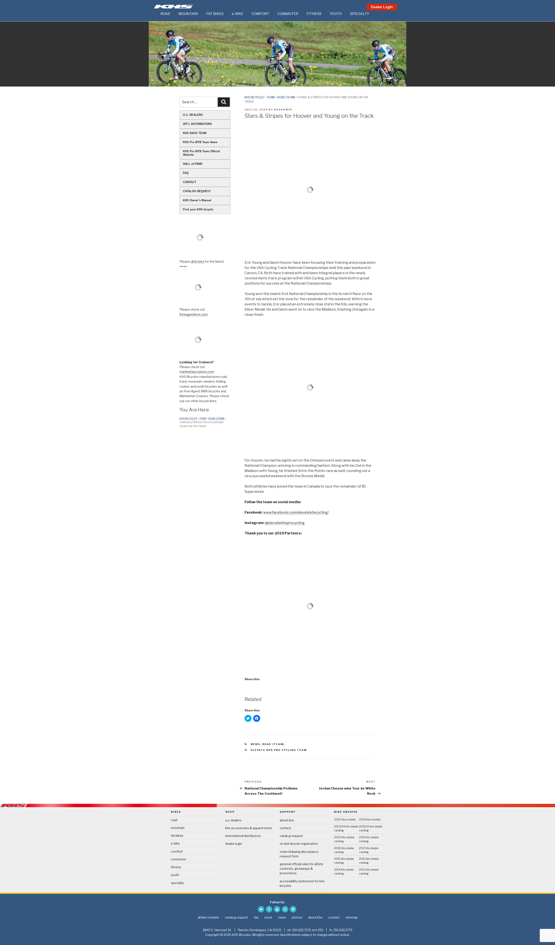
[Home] (156, 14)
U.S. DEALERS (193, 114)
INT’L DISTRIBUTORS (197, 124)
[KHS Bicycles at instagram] (285, 909)
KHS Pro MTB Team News (200, 142)
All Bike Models (208, 917)
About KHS (287, 820)
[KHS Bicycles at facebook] (269, 909)
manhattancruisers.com (197, 371)
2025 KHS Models (345, 819)
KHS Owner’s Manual (197, 200)
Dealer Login (382, 7)
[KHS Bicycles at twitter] (261, 909)
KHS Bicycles (254, 97)
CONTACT (189, 182)
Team (270, 97)
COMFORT (260, 14)
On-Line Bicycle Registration (299, 843)
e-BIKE (237, 14)
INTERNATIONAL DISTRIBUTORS (243, 836)
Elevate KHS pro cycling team (279, 750)
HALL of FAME (192, 163)
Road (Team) (286, 97)
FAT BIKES (215, 14)
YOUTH (336, 14)
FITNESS (314, 14)
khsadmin (283, 109)
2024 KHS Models (369, 819)
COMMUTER (288, 14)
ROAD (165, 14)
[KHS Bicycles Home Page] (173, 6)
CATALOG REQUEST (197, 191)
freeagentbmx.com (194, 314)
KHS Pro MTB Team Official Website (201, 153)
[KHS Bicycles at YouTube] (277, 909)
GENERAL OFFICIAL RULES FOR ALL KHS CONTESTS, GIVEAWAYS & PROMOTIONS (301, 868)
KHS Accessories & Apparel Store (248, 828)
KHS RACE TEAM (194, 133)
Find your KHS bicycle (198, 209)
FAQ (186, 173)
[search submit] (224, 101)
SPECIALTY (359, 14)
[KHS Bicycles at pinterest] (293, 909)
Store (268, 917)
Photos (297, 917)
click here (197, 261)
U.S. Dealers (233, 820)
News (255, 744)
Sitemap (351, 917)
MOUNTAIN (188, 14)
